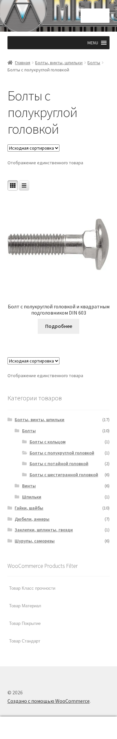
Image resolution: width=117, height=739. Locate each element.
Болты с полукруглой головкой (62, 453)
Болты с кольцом (48, 442)
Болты (93, 63)
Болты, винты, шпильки (59, 63)
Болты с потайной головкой (59, 463)
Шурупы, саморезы (35, 541)
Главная (22, 63)
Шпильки (31, 497)
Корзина (90, 722)
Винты (29, 486)
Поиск (58, 728)
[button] (92, 42)
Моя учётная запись (19, 728)
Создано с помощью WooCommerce (48, 701)
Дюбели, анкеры (32, 519)
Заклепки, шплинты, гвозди (44, 530)
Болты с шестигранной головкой (64, 475)
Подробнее (58, 326)
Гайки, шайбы (29, 508)
